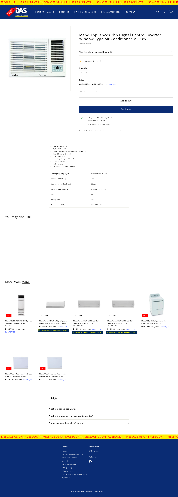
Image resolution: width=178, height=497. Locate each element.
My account (66, 478)
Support (130, 12)
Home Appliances (44, 12)
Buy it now (126, 109)
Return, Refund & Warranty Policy (74, 474)
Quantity (83, 68)
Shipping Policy (67, 471)
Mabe (26, 282)
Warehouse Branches (69, 458)
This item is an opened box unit (95, 52)
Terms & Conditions (69, 464)
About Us (65, 461)
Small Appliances (111, 12)
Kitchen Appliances (85, 12)
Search (64, 451)
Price (81, 80)
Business (64, 12)
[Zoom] (37, 58)
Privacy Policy (67, 468)
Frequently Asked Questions (72, 454)
